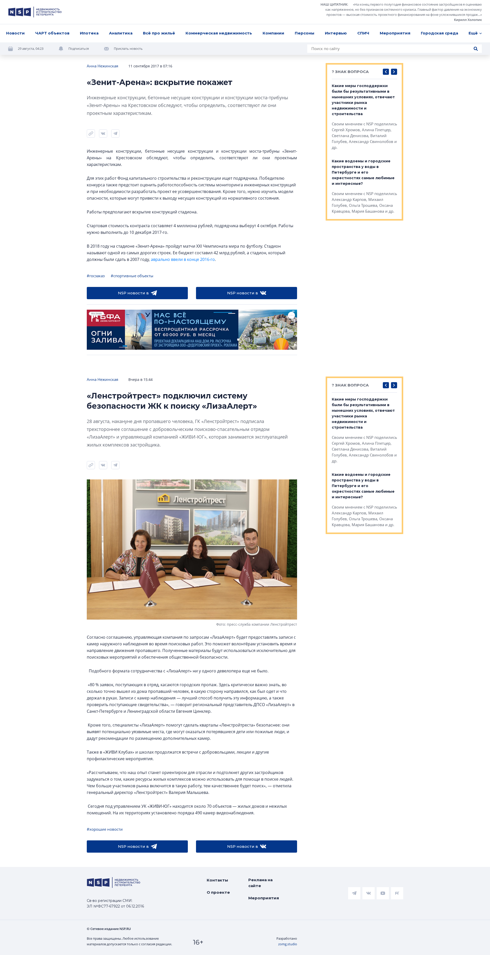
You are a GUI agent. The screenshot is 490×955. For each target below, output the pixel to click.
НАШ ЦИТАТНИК (334, 4)
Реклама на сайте (260, 882)
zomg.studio (287, 944)
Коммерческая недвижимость (219, 33)
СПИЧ (363, 33)
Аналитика (120, 33)
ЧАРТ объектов (52, 33)
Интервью (336, 33)
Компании (273, 33)
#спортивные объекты (132, 275)
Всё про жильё (159, 33)
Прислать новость (128, 48)
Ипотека (89, 33)
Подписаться (78, 48)
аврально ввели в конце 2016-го (183, 259)
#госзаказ (96, 275)
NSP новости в (133, 293)
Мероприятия (395, 33)
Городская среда (439, 33)
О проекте (218, 892)
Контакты (217, 880)
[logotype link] (35, 12)
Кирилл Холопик (468, 19)
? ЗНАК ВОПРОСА (350, 71)
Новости (15, 33)
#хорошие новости (105, 829)
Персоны (304, 33)
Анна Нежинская (102, 65)
